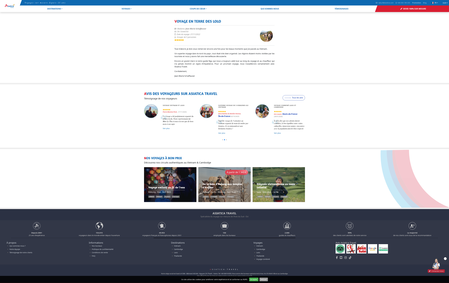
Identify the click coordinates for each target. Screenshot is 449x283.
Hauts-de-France (289, 114)
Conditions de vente (100, 252)
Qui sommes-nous (270, 8)
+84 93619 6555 (226, 274)
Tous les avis (297, 97)
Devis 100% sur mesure (414, 8)
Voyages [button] (126, 8)
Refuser (264, 279)
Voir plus (166, 128)
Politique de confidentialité (102, 249)
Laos (176, 252)
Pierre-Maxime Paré (170, 112)
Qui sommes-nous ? (17, 246)
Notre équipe (14, 249)
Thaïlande (178, 256)
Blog (425, 3)
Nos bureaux (97, 246)
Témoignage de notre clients (20, 252)
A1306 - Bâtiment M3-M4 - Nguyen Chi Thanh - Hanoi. (199, 274)
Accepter (253, 279)
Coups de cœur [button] (197, 8)
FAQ (93, 256)
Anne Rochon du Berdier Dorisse (229, 114)
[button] (222, 139)
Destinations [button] (54, 8)
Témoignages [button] (341, 8)
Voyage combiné (263, 259)
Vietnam (177, 246)
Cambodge (178, 249)
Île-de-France (224, 116)
